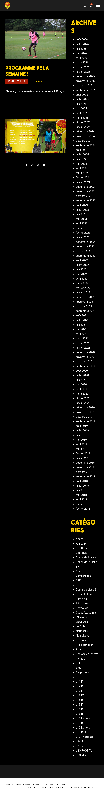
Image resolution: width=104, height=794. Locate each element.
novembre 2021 (85, 301)
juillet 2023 (82, 209)
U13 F (79, 690)
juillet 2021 (82, 320)
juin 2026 (81, 48)
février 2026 (83, 67)
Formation (82, 608)
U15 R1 (80, 709)
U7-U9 (79, 741)
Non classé (82, 635)
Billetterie (82, 548)
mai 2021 (81, 329)
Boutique (81, 552)
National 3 (82, 631)
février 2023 (83, 232)
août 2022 (82, 260)
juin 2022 (81, 269)
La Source (82, 621)
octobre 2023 (84, 196)
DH (78, 585)
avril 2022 (81, 278)
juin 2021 (81, 324)
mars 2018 (82, 504)
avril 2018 (81, 499)
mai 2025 (81, 108)
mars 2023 (82, 228)
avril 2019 (81, 444)
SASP (79, 667)
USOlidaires (83, 755)
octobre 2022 (84, 251)
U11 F (79, 681)
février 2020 (83, 398)
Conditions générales (80, 787)
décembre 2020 (85, 352)
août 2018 (82, 481)
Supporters (82, 672)
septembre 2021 (85, 311)
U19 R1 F (81, 732)
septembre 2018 (85, 476)
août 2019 (82, 426)
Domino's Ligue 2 (86, 589)
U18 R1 (80, 723)
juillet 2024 (82, 154)
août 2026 (82, 39)
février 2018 (83, 508)
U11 (78, 677)
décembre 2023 (85, 186)
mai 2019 (81, 439)
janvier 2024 (83, 182)
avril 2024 (81, 168)
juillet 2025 (82, 99)
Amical (80, 539)
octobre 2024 (84, 140)
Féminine (81, 598)
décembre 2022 (85, 242)
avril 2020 (81, 389)
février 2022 (83, 288)
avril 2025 (81, 113)
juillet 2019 (82, 430)
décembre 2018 (85, 462)
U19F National (84, 736)
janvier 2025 (83, 127)
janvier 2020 (83, 403)
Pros (79, 649)
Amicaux (81, 543)
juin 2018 (81, 490)
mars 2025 (82, 117)
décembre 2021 (85, 297)
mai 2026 (81, 53)
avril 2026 (81, 58)
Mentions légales (52, 787)
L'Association (84, 617)
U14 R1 (80, 700)
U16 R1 (80, 713)
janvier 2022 (83, 292)
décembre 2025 (85, 76)
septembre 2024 (85, 145)
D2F (78, 580)
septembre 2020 (85, 366)
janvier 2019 (83, 458)
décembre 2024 (85, 131)
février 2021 (83, 343)
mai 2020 (81, 384)
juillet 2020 (82, 375)
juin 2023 (81, 214)
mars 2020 (82, 393)
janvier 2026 (83, 71)
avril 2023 (81, 223)
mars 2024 (82, 173)
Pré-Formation (84, 644)
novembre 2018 (85, 467)
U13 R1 (80, 695)
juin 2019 (81, 435)
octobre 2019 (84, 416)
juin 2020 (81, 380)
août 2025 (82, 94)
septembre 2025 (85, 90)
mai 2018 (81, 495)
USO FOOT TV (84, 750)
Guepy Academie (86, 612)
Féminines (82, 603)
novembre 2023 (85, 191)
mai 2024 (81, 163)
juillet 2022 (82, 265)
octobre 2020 (84, 361)
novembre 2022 (85, 246)
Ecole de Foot (84, 594)
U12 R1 (80, 686)
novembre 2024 (85, 136)
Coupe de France (86, 557)
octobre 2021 (84, 306)
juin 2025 (81, 104)
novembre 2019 (85, 412)
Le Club (80, 626)
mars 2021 (82, 338)
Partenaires (83, 640)
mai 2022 (81, 274)
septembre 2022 (85, 255)
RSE (78, 663)
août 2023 (82, 205)
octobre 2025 (84, 85)
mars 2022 (82, 283)
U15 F (79, 704)
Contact (33, 787)
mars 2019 (82, 449)
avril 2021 (81, 334)
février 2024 (83, 177)
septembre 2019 (85, 421)
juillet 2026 (82, 44)
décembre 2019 (85, 407)
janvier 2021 (83, 347)
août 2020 (82, 370)
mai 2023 (81, 219)
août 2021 (82, 315)
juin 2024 (81, 159)
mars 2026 (82, 62)
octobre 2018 (84, 472)
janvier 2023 (83, 237)
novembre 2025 (85, 81)
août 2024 (82, 150)
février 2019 (83, 453)
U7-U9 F (80, 746)
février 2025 (83, 122)
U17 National (83, 718)
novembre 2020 (85, 357)
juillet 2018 (82, 485)
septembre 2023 (85, 200)
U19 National (83, 727)
